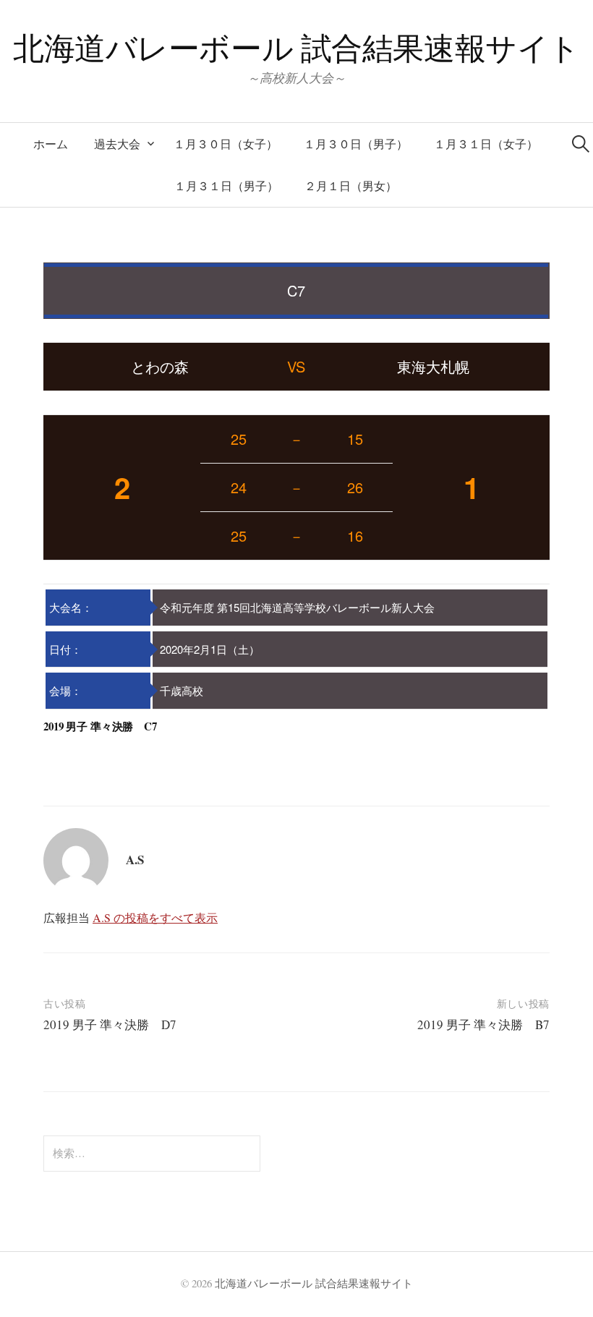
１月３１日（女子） (486, 143)
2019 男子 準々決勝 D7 (109, 1024)
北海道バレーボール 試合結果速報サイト (296, 47)
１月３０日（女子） (226, 143)
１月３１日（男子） (226, 185)
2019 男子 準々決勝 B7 (483, 1024)
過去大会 (117, 143)
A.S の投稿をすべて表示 (155, 917)
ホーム (50, 143)
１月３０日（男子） (356, 143)
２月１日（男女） (350, 185)
